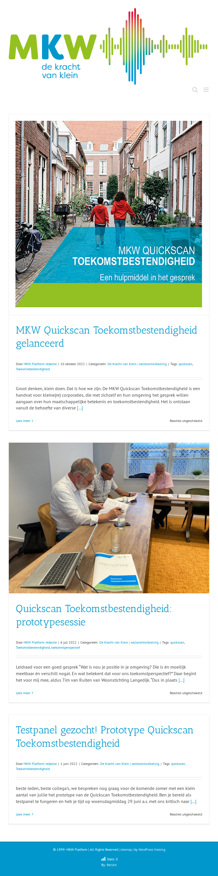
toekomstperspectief (65, 647)
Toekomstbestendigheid (33, 369)
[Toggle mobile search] (195, 90)
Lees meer (23, 421)
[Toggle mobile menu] (206, 90)
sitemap (126, 849)
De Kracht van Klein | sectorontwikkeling (137, 364)
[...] (80, 408)
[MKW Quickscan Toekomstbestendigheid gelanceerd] (109, 214)
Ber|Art (112, 865)
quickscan (185, 364)
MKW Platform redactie (40, 364)
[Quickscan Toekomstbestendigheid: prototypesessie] (109, 518)
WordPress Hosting (152, 849)
